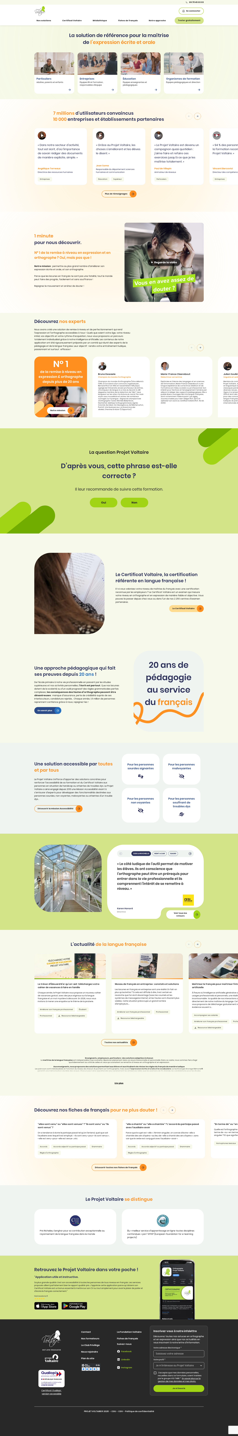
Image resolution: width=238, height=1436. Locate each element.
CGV (120, 1411)
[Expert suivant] (200, 347)
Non (134, 502)
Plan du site (87, 1358)
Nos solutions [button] (43, 20)
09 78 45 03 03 (196, 2)
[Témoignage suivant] (197, 116)
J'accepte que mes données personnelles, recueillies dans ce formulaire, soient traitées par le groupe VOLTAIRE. (181, 1377)
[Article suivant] (197, 944)
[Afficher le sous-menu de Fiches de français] (141, 20)
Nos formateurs (90, 1338)
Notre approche (157, 20)
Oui (103, 502)
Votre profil (159, 1359)
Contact (86, 1332)
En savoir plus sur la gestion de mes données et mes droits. (179, 1380)
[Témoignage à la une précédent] (120, 853)
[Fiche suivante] (172, 1110)
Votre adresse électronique (167, 1347)
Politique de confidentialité (139, 1411)
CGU (113, 1411)
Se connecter (193, 11)
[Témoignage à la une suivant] (190, 853)
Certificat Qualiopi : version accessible (51, 1392)
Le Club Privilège (90, 1345)
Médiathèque (100, 20)
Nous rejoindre (89, 1351)
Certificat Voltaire (72, 20)
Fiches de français (128, 20)
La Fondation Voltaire (129, 1332)
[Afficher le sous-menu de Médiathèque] (111, 20)
